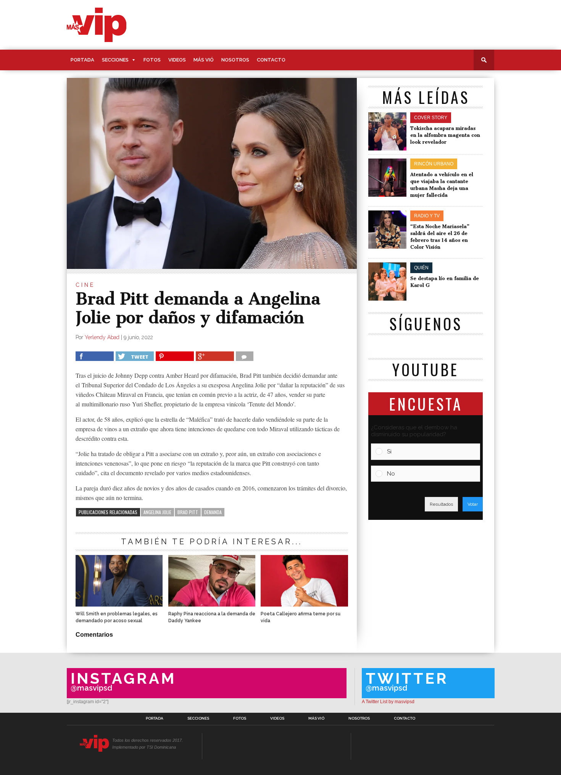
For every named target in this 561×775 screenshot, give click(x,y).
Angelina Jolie (157, 512)
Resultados (441, 504)
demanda (213, 512)
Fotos (152, 60)
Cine (85, 285)
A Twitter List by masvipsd (388, 701)
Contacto (271, 60)
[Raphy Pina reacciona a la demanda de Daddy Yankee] (211, 604)
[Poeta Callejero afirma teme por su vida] (304, 604)
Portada (82, 60)
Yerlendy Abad (102, 337)
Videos (177, 60)
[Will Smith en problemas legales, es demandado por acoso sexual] (119, 604)
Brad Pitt (187, 512)
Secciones (115, 60)
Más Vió (203, 60)
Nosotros (235, 60)
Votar (473, 504)
